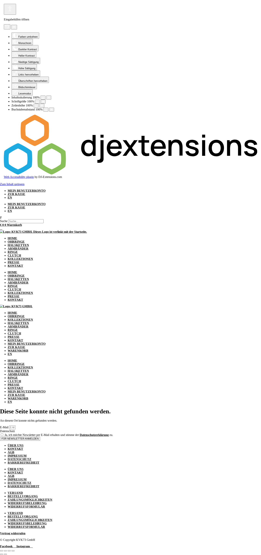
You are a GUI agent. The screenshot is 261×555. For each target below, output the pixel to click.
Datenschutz (7, 431)
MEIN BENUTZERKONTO (26, 190)
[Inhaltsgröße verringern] (43, 98)
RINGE (13, 252)
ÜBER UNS (16, 445)
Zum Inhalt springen (12, 184)
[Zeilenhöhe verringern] (36, 106)
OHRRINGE (16, 241)
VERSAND (15, 492)
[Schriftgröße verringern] (37, 102)
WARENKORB (18, 350)
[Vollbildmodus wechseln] (5, 550)
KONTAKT (15, 265)
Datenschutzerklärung (94, 435)
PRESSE (13, 262)
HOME (12, 238)
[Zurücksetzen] (7, 26)
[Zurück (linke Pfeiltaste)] (1, 554)
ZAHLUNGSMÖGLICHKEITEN (30, 499)
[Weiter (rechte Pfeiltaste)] (5, 554)
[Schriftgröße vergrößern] (43, 102)
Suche (3, 221)
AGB (11, 452)
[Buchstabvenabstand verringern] (45, 110)
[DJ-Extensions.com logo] (130, 173)
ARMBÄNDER (18, 248)
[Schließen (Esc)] (13, 550)
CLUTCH (14, 255)
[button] (130, 217)
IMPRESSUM (17, 455)
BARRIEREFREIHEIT (23, 462)
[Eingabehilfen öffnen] (10, 9)
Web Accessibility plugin (19, 177)
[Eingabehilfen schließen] (14, 27)
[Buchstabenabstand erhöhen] (51, 110)
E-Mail (4, 427)
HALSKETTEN (18, 245)
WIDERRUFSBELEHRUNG (27, 503)
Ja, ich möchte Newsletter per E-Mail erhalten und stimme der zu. (59, 435)
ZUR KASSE (16, 194)
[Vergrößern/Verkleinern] (1, 550)
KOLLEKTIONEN (20, 258)
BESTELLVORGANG (23, 496)
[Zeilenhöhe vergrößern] (41, 106)
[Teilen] (9, 550)
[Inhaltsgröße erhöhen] (48, 98)
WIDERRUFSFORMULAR (26, 506)
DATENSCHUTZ (19, 459)
